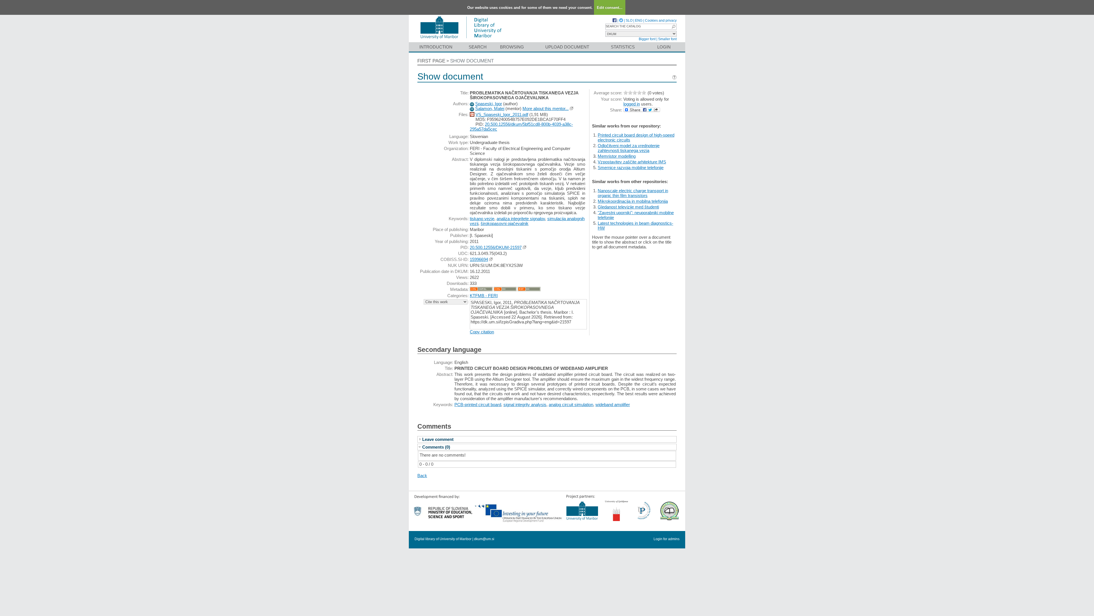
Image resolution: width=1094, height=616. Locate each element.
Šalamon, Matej (489, 108)
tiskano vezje (482, 218)
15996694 (479, 259)
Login (664, 46)
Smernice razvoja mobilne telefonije (631, 167)
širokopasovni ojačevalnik (504, 223)
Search (478, 46)
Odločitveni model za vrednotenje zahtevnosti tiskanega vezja (629, 148)
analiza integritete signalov (521, 218)
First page (431, 61)
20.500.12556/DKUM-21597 (496, 247)
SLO (629, 21)
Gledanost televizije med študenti (628, 206)
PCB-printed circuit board (477, 404)
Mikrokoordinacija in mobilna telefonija (633, 201)
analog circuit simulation (571, 404)
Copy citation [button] (482, 331)
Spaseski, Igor (488, 103)
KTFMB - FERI (484, 295)
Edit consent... (609, 7)
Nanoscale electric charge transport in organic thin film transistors (633, 193)
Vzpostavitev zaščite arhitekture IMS (632, 161)
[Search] (673, 26)
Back (422, 475)
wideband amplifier (612, 404)
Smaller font (667, 39)
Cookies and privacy (661, 21)
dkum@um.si (484, 539)
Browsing (512, 46)
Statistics (623, 46)
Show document (472, 61)
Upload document (567, 46)
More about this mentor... (545, 108)
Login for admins (666, 539)
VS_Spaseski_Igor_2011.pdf (501, 114)
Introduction (435, 46)
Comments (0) (436, 447)
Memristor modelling (617, 156)
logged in (631, 104)
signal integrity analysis (524, 404)
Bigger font (647, 39)
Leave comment (438, 439)
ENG (638, 21)
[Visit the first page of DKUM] (460, 39)
